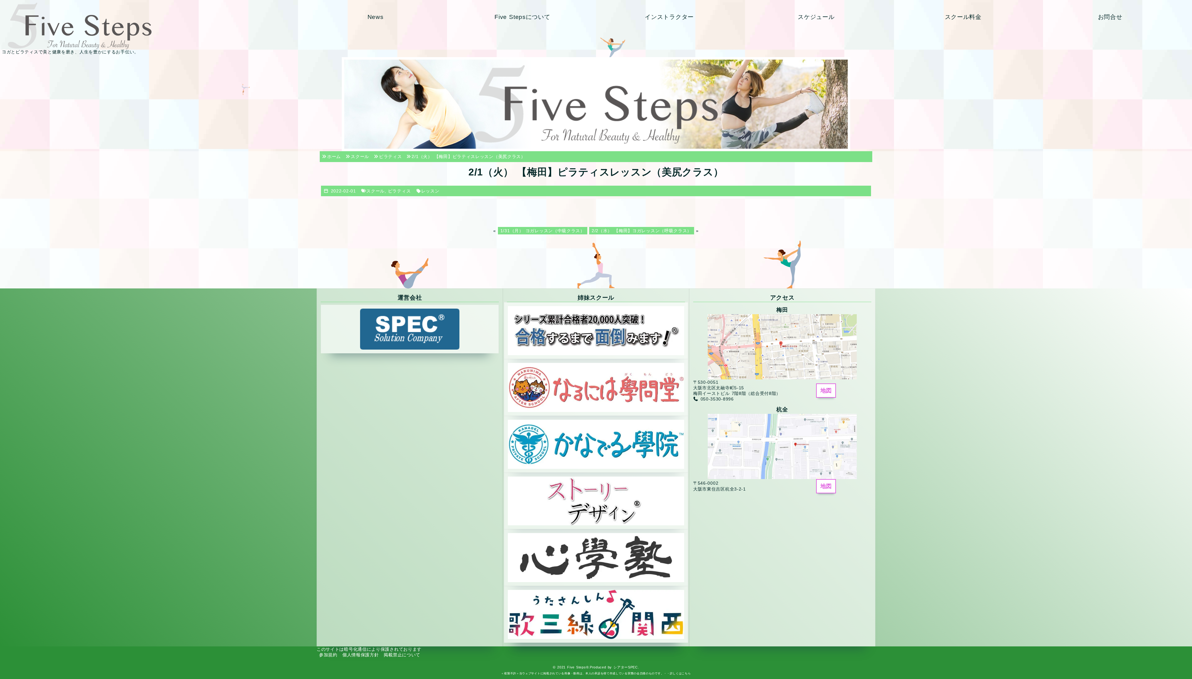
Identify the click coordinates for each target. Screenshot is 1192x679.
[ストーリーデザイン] (596, 500)
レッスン (430, 190)
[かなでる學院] (596, 443)
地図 (826, 390)
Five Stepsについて (522, 17)
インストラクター (669, 17)
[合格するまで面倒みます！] (596, 330)
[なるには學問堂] (596, 387)
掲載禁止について (402, 654)
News (376, 17)
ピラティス (399, 190)
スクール (375, 190)
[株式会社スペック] (410, 329)
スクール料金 (963, 17)
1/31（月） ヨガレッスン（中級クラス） (542, 230)
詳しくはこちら (680, 673)
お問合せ (1110, 17)
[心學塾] (596, 557)
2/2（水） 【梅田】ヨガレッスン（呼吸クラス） (642, 230)
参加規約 (328, 654)
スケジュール (816, 17)
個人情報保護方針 (360, 654)
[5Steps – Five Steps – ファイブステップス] (150, 25)
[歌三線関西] (596, 614)
